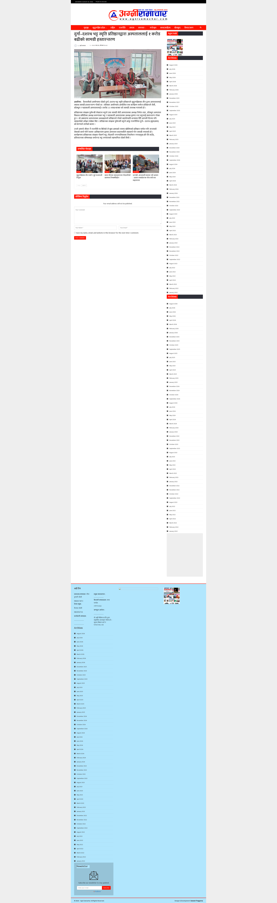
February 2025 (173, 139)
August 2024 (173, 164)
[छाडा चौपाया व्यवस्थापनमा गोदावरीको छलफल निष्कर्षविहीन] (118, 164)
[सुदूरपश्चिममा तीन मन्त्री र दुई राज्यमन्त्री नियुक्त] (89, 164)
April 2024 (172, 181)
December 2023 (174, 197)
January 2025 (173, 143)
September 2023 (174, 210)
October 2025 (173, 106)
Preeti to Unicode (101, 1)
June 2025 (172, 123)
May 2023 (172, 226)
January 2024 (173, 193)
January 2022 (173, 292)
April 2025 (172, 131)
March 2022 (173, 284)
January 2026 (173, 94)
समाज (131, 28)
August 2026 (173, 65)
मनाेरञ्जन (153, 28)
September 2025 (174, 110)
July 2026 (172, 69)
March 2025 (173, 135)
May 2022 (172, 276)
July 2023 (172, 218)
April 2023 (172, 230)
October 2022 (173, 255)
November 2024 (174, 152)
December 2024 (174, 148)
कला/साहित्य (165, 28)
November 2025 (174, 102)
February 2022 (173, 288)
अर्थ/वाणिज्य (136, 172)
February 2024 (174, 189)
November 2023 (174, 201)
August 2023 (173, 214)
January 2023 (173, 243)
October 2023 (173, 205)
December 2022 (174, 247)
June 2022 (172, 272)
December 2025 (174, 98)
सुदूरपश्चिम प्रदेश (99, 28)
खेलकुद (177, 28)
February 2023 (173, 239)
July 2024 (172, 168)
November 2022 (174, 251)
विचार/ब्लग (188, 28)
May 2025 (172, 127)
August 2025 (173, 114)
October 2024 (173, 156)
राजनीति (122, 28)
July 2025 (172, 119)
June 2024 (172, 172)
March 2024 (173, 185)
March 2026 (173, 85)
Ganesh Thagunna (197, 901)
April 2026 (172, 81)
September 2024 (174, 160)
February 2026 (174, 90)
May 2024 (172, 176)
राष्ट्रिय (112, 28)
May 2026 (172, 77)
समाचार (141, 28)
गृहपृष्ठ (86, 28)
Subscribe (106, 888)
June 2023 (172, 222)
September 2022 (174, 259)
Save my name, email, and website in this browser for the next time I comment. (107, 232)
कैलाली (78, 172)
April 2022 (172, 280)
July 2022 (172, 267)
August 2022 (173, 263)
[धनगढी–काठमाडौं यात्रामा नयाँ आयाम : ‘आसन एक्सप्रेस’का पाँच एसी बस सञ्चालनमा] (146, 164)
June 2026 (172, 73)
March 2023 (173, 234)
